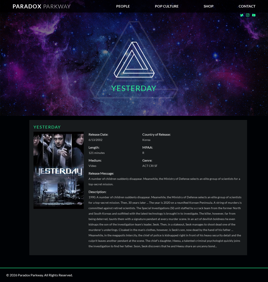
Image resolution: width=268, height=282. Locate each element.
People (123, 6)
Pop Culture (167, 6)
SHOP (209, 6)
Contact (247, 6)
